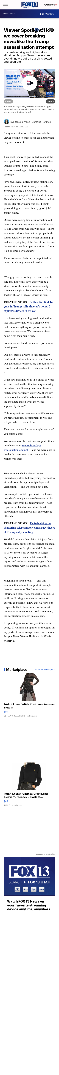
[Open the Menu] (5, 5)
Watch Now (49, 5)
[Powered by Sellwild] (50, 854)
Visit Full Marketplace (45, 669)
